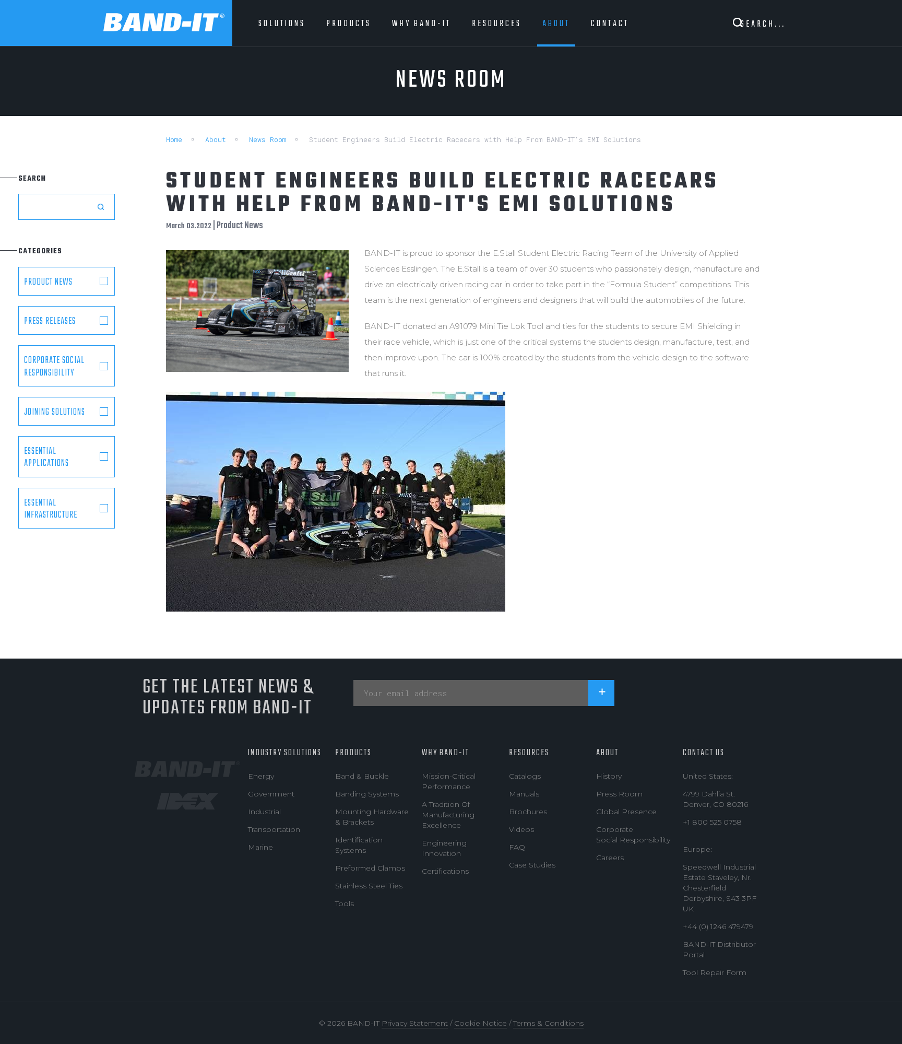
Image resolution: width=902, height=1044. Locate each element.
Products (353, 753)
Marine (260, 847)
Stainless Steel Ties (368, 885)
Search (32, 179)
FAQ (517, 847)
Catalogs (525, 776)
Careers (610, 857)
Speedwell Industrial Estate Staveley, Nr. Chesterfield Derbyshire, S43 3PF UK (719, 887)
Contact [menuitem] (610, 24)
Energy (261, 776)
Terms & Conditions (548, 1023)
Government (271, 794)
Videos (521, 829)
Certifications (445, 871)
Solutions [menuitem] (281, 24)
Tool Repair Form (714, 972)
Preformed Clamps (370, 868)
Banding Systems (367, 794)
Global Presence (626, 811)
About (215, 139)
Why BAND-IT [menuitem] (421, 24)
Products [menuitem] (348, 24)
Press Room (619, 794)
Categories (40, 251)
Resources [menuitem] (496, 24)
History (609, 776)
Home (174, 139)
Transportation (274, 829)
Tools (344, 903)
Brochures (528, 811)
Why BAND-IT (445, 753)
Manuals (524, 794)
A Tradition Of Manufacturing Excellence (448, 815)
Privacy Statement (415, 1023)
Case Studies (532, 865)
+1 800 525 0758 (712, 822)
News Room (267, 139)
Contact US (704, 753)
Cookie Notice (480, 1023)
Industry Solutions (285, 753)
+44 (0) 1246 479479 (718, 926)
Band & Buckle (362, 776)
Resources (529, 753)
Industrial (264, 811)
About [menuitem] (556, 24)
